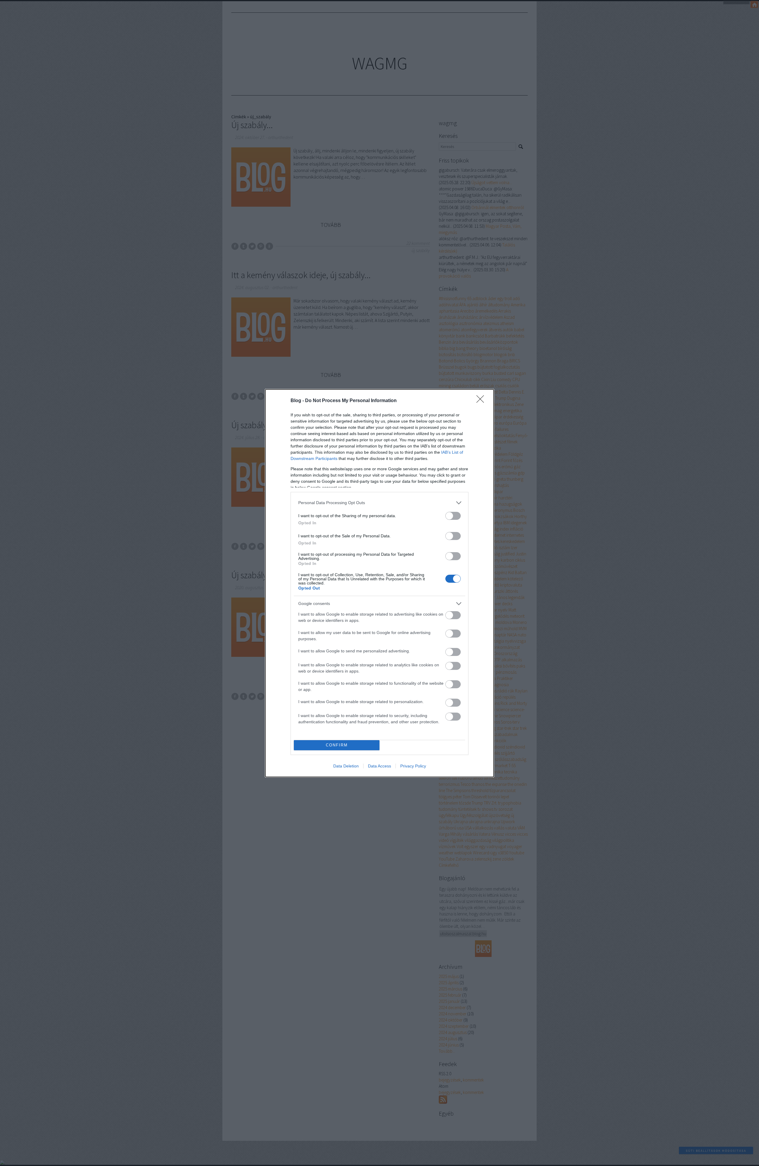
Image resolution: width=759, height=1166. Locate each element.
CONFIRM (337, 745)
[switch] (453, 516)
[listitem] (379, 503)
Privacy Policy (413, 766)
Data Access (379, 766)
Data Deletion (346, 766)
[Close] (482, 401)
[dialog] (379, 583)
